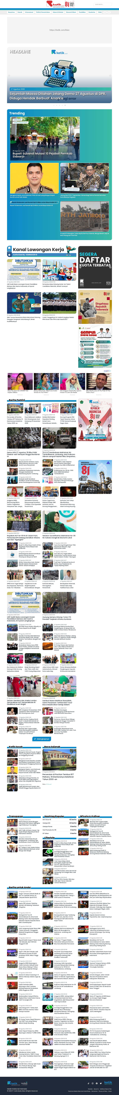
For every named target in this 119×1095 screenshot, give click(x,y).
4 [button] (62, 105)
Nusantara (11, 12)
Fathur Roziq (17, 120)
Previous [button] (9, 75)
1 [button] (54, 105)
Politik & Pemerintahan (43, 12)
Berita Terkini (17, 400)
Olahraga (101, 12)
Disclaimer (94, 1091)
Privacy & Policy (103, 1091)
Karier (110, 1091)
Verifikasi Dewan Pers (106, 1089)
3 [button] (59, 105)
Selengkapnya (42, 739)
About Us (96, 1089)
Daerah (20, 12)
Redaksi (90, 1089)
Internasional (29, 12)
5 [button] (65, 105)
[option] (59, 75)
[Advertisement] (6, 41)
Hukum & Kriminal (58, 12)
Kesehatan (92, 12)
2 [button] (57, 105)
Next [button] (110, 75)
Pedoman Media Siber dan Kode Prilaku (79, 1091)
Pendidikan (82, 12)
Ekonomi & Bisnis (71, 12)
